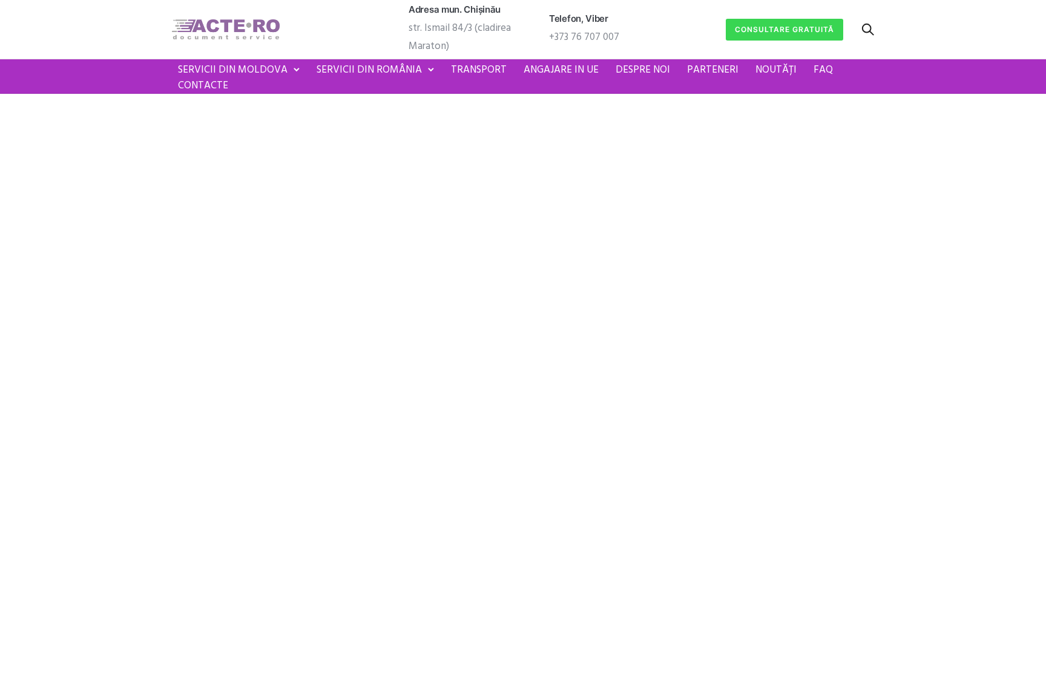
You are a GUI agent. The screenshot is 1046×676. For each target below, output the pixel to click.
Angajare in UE (561, 70)
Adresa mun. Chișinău (455, 9)
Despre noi (643, 70)
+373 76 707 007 (584, 37)
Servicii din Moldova (233, 70)
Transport (479, 70)
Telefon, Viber (578, 18)
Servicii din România (369, 70)
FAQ (823, 70)
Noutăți (776, 70)
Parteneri (712, 70)
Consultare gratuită (784, 29)
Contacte (203, 85)
